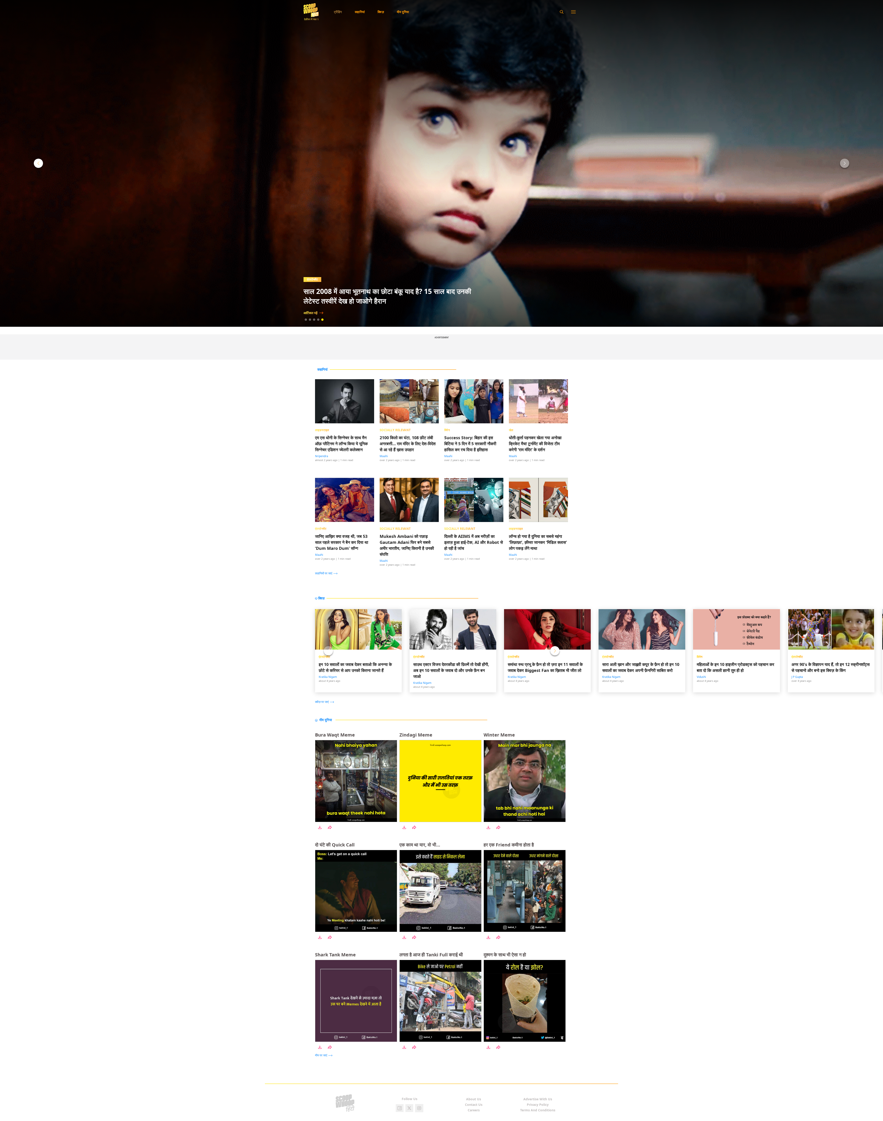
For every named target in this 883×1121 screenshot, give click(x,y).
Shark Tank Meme (335, 955)
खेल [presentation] (511, 430)
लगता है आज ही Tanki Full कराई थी (431, 955)
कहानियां (360, 12)
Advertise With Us (537, 1099)
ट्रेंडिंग (338, 12)
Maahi (384, 456)
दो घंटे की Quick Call (335, 845)
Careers (474, 1110)
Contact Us (473, 1104)
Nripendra (321, 456)
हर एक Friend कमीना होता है (509, 845)
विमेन (699, 657)
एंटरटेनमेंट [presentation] (321, 529)
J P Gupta (797, 677)
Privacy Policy (538, 1104)
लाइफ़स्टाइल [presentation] (322, 430)
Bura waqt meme (335, 735)
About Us (473, 1099)
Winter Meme (499, 735)
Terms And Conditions (537, 1110)
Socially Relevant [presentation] (395, 430)
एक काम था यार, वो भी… (419, 845)
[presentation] (327, 573)
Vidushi (701, 677)
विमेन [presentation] (447, 430)
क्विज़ (381, 12)
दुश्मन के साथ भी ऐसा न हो (505, 955)
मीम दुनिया (403, 12)
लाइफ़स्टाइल (314, 279)
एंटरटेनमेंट (324, 657)
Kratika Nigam (328, 677)
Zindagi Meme (415, 735)
